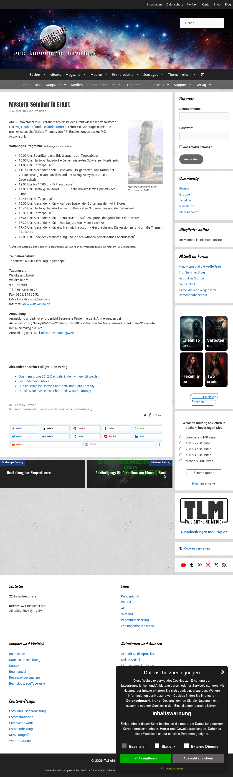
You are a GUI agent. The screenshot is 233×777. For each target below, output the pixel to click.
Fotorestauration (21, 717)
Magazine (73, 74)
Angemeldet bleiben (197, 147)
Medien (96, 74)
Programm (133, 85)
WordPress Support (23, 741)
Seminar (59, 409)
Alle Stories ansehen (205, 399)
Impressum (154, 4)
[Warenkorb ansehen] (202, 74)
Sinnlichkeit (187, 284)
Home (25, 85)
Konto (205, 4)
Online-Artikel (130, 660)
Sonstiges (150, 74)
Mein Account (189, 212)
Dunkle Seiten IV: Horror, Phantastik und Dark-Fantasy (56, 386)
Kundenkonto (130, 596)
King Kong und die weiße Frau (200, 266)
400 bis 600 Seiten (198, 455)
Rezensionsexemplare (24, 677)
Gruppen (185, 194)
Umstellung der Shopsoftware (29, 472)
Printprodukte (122, 74)
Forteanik (19, 405)
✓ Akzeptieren (146, 758)
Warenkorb (129, 602)
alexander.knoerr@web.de (59, 333)
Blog (228, 4)
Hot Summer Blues (192, 272)
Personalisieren (172, 768)
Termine (31, 405)
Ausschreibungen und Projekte (203, 532)
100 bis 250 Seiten (198, 443)
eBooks (55, 74)
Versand (127, 614)
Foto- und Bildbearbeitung (27, 711)
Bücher (34, 74)
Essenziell (137, 746)
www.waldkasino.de (36, 304)
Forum (184, 188)
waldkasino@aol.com (34, 299)
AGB (124, 608)
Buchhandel (17, 671)
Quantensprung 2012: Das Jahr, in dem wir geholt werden (59, 376)
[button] (24, 428)
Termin (69, 409)
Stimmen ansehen (204, 483)
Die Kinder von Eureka (34, 381)
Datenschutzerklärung (25, 660)
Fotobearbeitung (21, 729)
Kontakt (192, 4)
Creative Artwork (21, 723)
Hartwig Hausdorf (22, 127)
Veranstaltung (83, 409)
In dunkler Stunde (191, 278)
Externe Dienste (204, 746)
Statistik (168, 746)
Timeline (185, 200)
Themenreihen (179, 74)
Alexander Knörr (52, 127)
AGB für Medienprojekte (137, 654)
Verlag (201, 85)
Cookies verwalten (197, 548)
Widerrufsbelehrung (135, 620)
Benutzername (190, 109)
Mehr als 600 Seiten (199, 461)
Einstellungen (184, 705)
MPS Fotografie (20, 735)
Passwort (186, 128)
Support (180, 85)
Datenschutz (174, 4)
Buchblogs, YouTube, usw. (27, 683)
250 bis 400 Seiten (198, 449)
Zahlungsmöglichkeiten (137, 626)
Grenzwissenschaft (25, 409)
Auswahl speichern (198, 758)
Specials (158, 85)
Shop (217, 4)
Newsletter (187, 206)
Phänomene (45, 409)
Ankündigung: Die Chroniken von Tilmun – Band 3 (131, 475)
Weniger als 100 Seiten (201, 437)
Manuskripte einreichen (137, 665)
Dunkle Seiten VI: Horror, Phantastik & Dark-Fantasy (55, 391)
